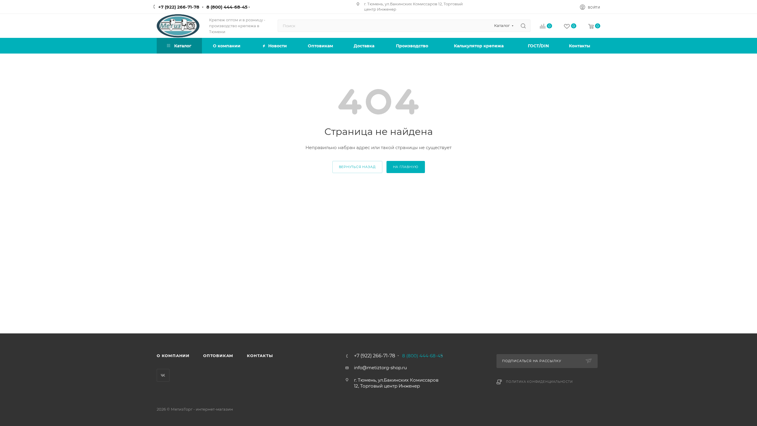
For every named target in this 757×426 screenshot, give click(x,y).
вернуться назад (357, 167)
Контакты (260, 355)
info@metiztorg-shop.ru (380, 367)
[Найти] (523, 26)
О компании (173, 355)
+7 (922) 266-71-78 (178, 7)
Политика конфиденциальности (539, 382)
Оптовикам (218, 355)
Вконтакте (163, 375)
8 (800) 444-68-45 (227, 7)
